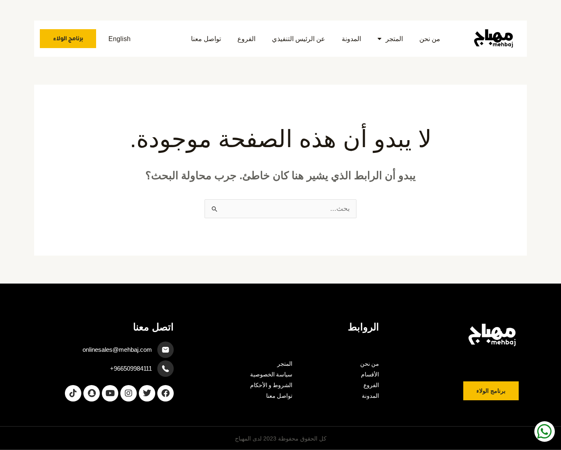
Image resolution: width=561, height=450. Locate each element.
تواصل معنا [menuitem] (206, 38)
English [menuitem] (119, 38)
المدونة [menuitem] (351, 38)
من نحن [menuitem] (429, 38)
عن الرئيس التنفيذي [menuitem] (298, 38)
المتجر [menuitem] (394, 38)
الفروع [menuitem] (246, 38)
